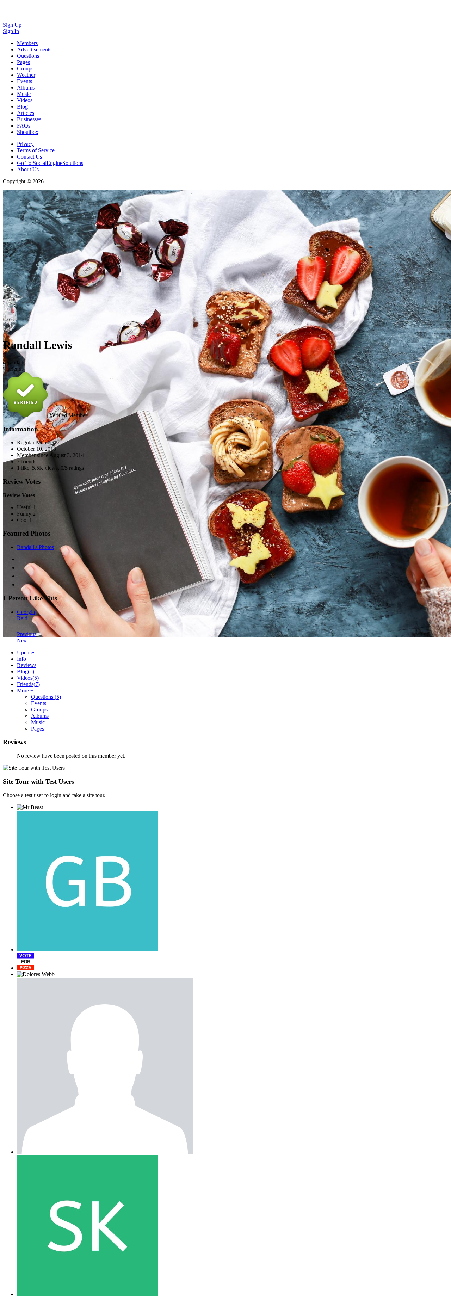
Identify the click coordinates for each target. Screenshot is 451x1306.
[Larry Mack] (105, 1066)
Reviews (26, 665)
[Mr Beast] (30, 807)
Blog (25, 671)
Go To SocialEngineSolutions (50, 163)
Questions (46, 697)
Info (21, 659)
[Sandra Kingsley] (87, 1225)
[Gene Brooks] (87, 881)
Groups (39, 710)
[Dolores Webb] (36, 974)
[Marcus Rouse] (25, 961)
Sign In (11, 31)
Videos (28, 678)
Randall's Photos (35, 547)
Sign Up (12, 25)
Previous (26, 634)
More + (25, 691)
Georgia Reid (26, 615)
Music (38, 722)
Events (38, 703)
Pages (37, 729)
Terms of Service (36, 150)
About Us (28, 169)
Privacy (25, 144)
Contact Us (29, 157)
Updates (26, 652)
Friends (28, 684)
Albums (40, 716)
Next (22, 640)
